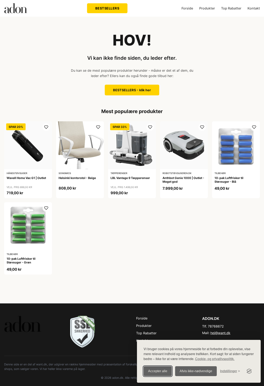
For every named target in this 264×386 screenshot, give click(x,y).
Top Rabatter (231, 8)
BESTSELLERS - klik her (132, 90)
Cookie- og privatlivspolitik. (215, 358)
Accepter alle (157, 371)
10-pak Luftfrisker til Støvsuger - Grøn (21, 260)
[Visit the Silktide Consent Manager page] (249, 371)
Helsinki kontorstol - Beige (77, 178)
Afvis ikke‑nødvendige (196, 371)
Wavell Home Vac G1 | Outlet (26, 178)
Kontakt (254, 8)
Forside (187, 8)
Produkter (207, 8)
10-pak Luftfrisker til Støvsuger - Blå (228, 179)
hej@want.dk (220, 333)
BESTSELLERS (107, 8)
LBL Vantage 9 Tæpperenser (130, 178)
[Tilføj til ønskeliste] (46, 127)
